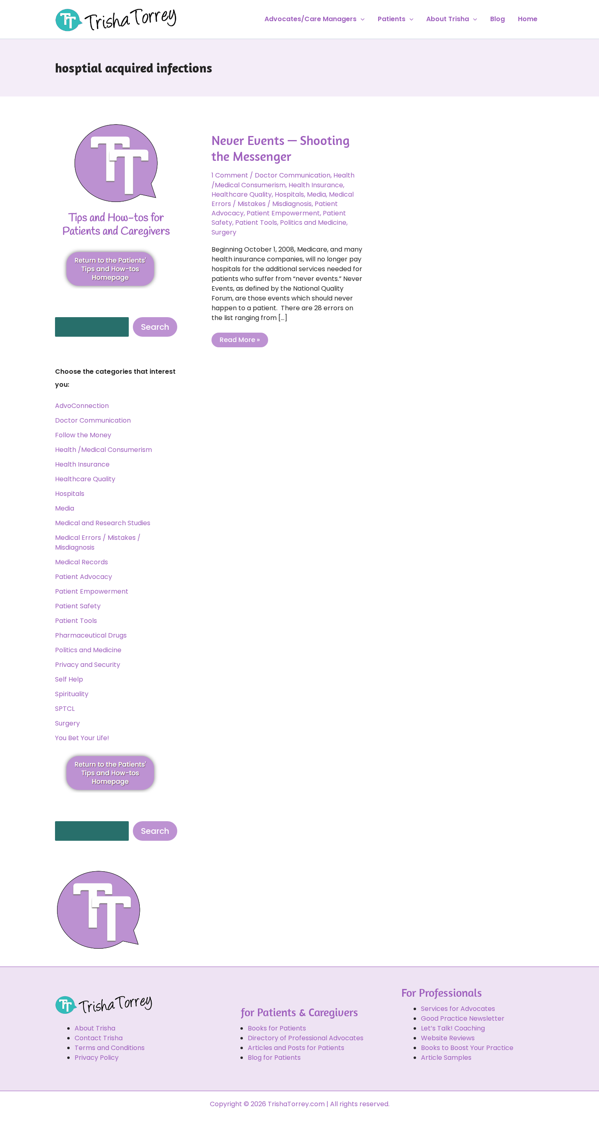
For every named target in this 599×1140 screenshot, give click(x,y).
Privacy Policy (97, 1057)
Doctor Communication (93, 420)
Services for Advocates (458, 1008)
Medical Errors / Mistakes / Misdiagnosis (282, 199)
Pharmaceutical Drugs (91, 635)
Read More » (239, 338)
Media (64, 508)
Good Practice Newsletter (462, 1018)
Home (527, 19)
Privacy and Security (87, 664)
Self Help (69, 679)
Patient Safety (78, 606)
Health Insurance (82, 464)
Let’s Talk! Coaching (453, 1028)
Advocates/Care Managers (310, 19)
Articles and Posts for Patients (296, 1047)
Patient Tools (76, 620)
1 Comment (229, 175)
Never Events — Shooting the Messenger (280, 148)
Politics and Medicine (88, 650)
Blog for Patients (274, 1057)
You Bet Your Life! (82, 738)
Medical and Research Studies (102, 523)
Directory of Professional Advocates (305, 1038)
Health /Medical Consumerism (103, 449)
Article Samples (446, 1057)
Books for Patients (277, 1028)
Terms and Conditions (110, 1047)
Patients (391, 19)
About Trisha (447, 19)
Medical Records (81, 562)
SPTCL (65, 708)
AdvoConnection (82, 405)
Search (155, 327)
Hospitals (69, 493)
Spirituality (71, 694)
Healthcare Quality (85, 479)
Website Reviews (448, 1038)
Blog (497, 19)
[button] (361, 19)
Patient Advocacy (83, 576)
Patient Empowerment (91, 591)
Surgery (67, 723)
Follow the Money (83, 435)
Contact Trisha (99, 1038)
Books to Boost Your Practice (467, 1047)
